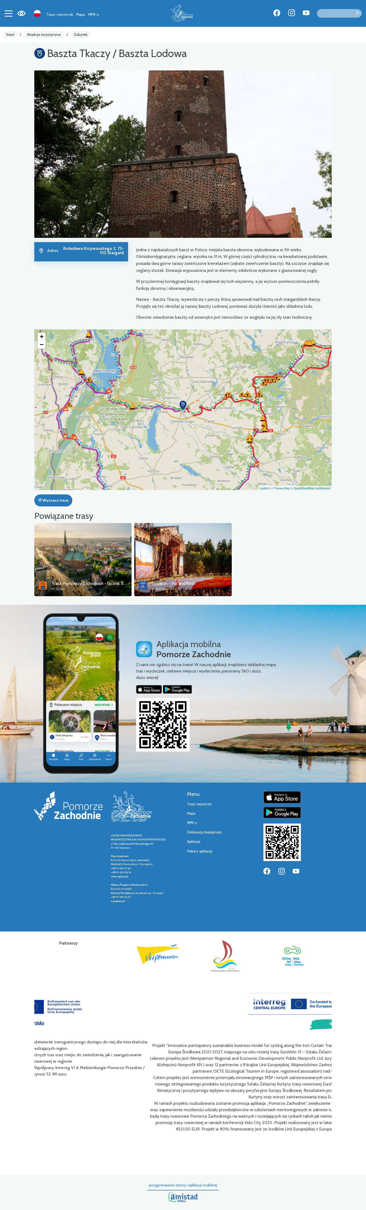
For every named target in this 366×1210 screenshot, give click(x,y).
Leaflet (264, 488)
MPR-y (93, 14)
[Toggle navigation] (8, 13)
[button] (183, 405)
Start (10, 34)
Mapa (80, 14)
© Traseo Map (280, 488)
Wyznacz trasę (55, 500)
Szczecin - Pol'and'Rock (173, 583)
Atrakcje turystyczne (44, 34)
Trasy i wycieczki (59, 14)
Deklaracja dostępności (204, 832)
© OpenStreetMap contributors (310, 488)
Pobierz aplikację (199, 851)
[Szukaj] (357, 13)
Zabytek (80, 34)
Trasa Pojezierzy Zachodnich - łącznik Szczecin (94, 583)
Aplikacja (193, 842)
